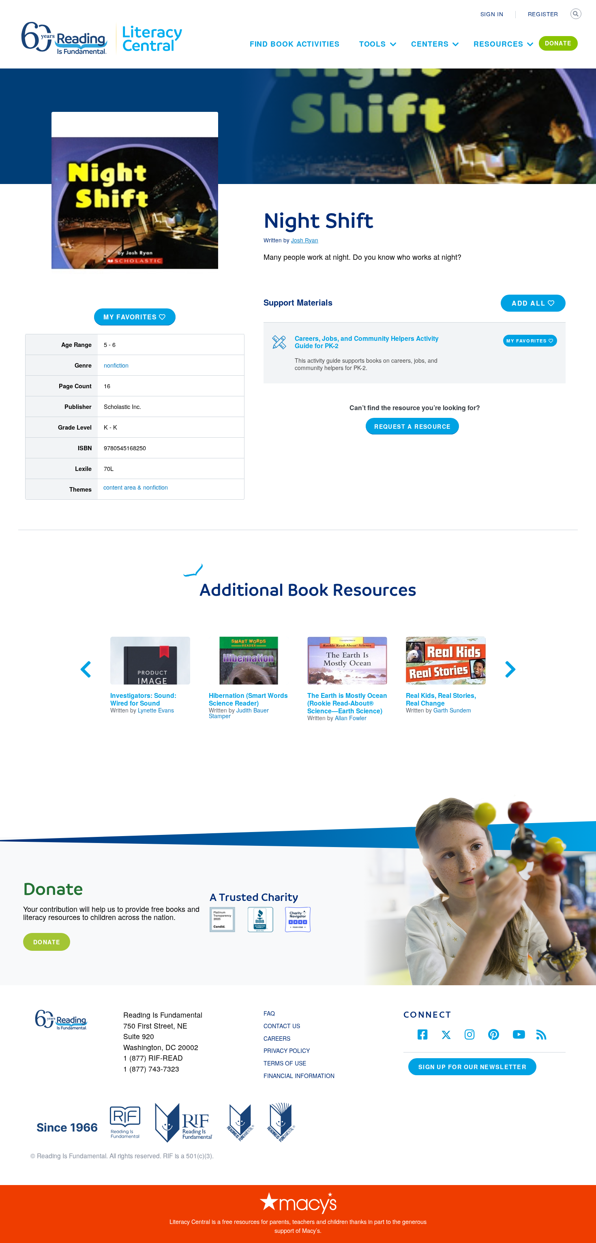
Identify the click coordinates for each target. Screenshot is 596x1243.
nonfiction (116, 365)
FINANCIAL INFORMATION (299, 1076)
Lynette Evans (156, 710)
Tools (372, 44)
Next (510, 670)
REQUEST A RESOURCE (412, 426)
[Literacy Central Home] (152, 25)
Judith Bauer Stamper (239, 713)
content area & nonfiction (135, 487)
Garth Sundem (452, 710)
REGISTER (543, 14)
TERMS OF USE (289, 1063)
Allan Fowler (351, 718)
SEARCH (576, 15)
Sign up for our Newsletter (472, 1067)
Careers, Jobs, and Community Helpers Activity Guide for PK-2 (367, 342)
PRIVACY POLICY (287, 1050)
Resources (498, 44)
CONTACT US (284, 1026)
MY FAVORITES (131, 316)
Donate (46, 942)
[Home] (70, 25)
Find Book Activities (295, 44)
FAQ (269, 1013)
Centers (429, 44)
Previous (85, 670)
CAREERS (277, 1038)
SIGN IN (492, 14)
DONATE (558, 43)
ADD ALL (530, 303)
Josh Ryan (304, 240)
